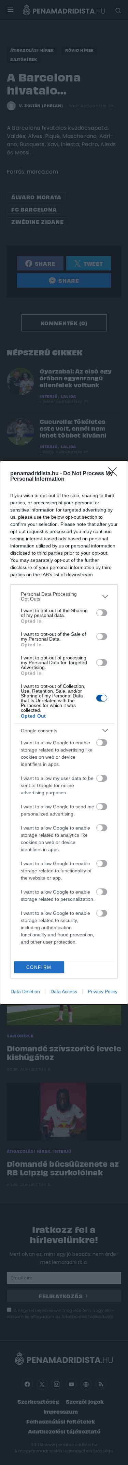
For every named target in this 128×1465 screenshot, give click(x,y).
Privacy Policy (102, 991)
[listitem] (64, 596)
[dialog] (64, 732)
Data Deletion (25, 991)
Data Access (64, 991)
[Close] (114, 473)
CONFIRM (39, 967)
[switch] (101, 612)
